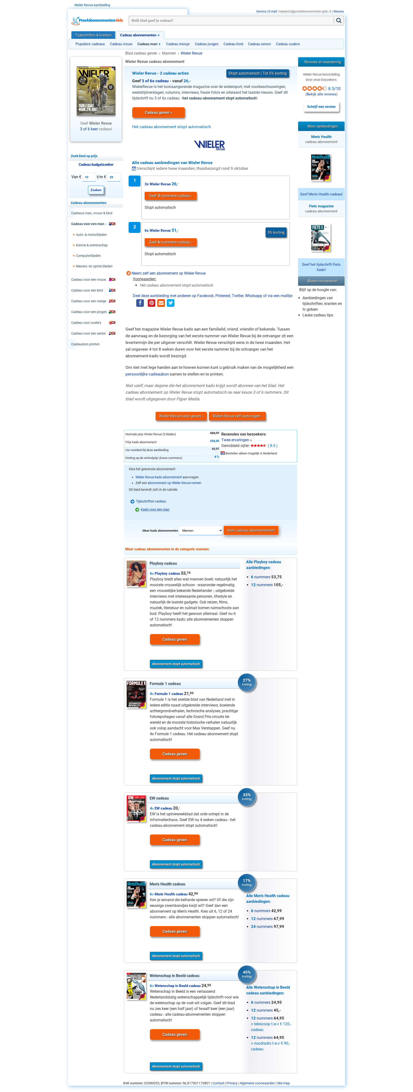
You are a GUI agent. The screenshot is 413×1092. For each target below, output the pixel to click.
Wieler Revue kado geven (180, 416)
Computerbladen (88, 256)
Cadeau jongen (206, 44)
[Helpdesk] (304, 11)
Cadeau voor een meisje (88, 301)
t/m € (101, 177)
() (322, 90)
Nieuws (339, 11)
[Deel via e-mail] (161, 303)
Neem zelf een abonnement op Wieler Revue (169, 273)
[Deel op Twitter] (170, 303)
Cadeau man (147, 44)
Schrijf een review (321, 107)
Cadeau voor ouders (86, 323)
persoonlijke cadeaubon (147, 374)
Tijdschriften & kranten (93, 35)
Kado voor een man (155, 509)
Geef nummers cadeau (169, 195)
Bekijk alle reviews (321, 94)
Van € (76, 177)
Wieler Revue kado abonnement (159, 477)
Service (261, 11)
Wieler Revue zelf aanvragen (236, 416)
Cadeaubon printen (85, 344)
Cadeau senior (259, 44)
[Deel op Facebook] (140, 303)
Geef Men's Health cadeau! (321, 194)
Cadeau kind (233, 44)
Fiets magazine (321, 206)
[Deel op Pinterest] (151, 303)
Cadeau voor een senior (88, 333)
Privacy (232, 1083)
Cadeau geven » (158, 112)
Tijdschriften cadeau (151, 501)
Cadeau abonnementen (138, 35)
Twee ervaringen (235, 440)
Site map (283, 1083)
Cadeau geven (175, 639)
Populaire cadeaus (90, 44)
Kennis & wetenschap (92, 245)
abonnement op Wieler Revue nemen (174, 483)
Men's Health (321, 137)
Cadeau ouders (288, 44)
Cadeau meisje (178, 44)
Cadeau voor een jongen (89, 312)
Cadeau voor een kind (87, 290)
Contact (218, 1083)
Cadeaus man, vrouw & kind (91, 213)
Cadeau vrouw (121, 44)
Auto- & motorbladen (91, 235)
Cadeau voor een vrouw (88, 279)
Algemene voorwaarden (257, 1083)
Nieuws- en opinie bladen (94, 266)
